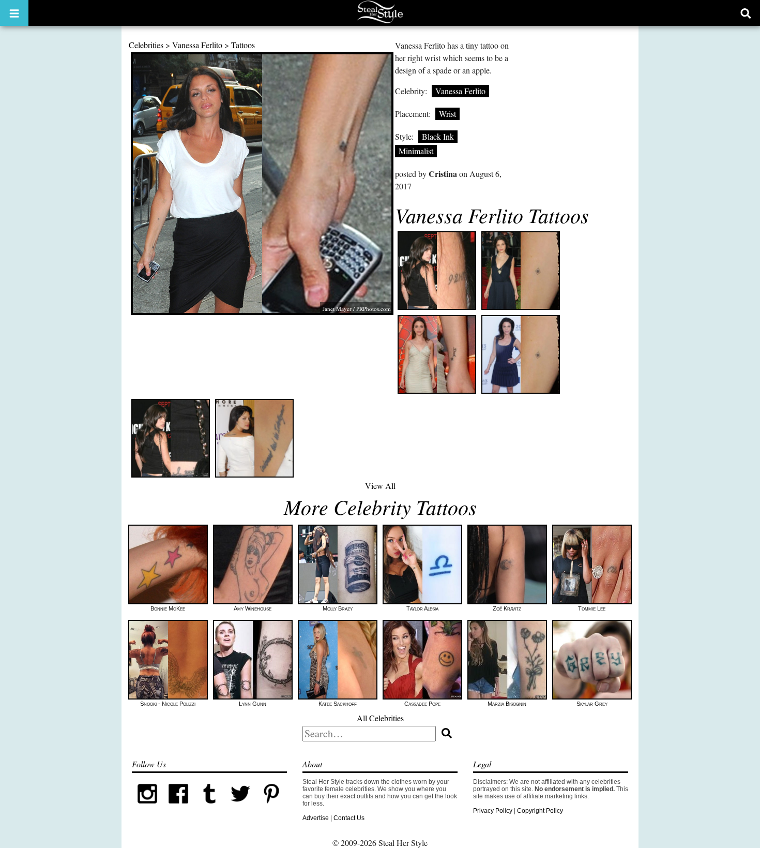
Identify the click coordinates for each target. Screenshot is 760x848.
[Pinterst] (271, 807)
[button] (14, 13)
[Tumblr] (209, 807)
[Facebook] (178, 807)
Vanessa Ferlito (197, 44)
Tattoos (243, 44)
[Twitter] (240, 807)
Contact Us (348, 818)
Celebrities (146, 44)
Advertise (315, 818)
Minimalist (416, 150)
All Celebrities (380, 717)
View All (380, 485)
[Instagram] (147, 807)
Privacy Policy (492, 810)
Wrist (447, 113)
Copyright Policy (540, 810)
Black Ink (438, 136)
